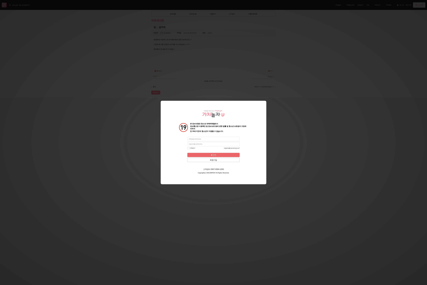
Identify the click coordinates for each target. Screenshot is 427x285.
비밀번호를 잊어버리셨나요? (232, 148)
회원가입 (213, 160)
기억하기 (192, 148)
